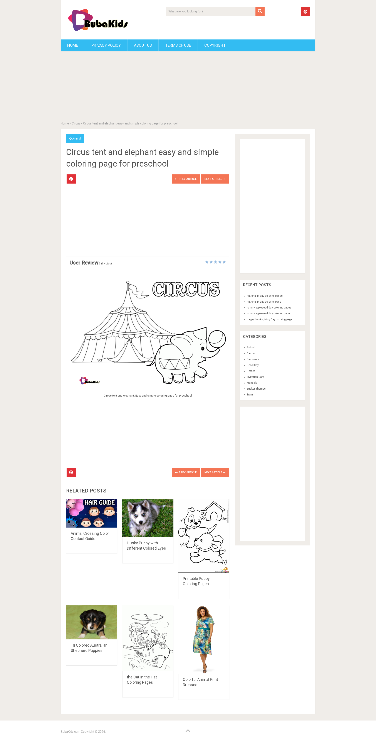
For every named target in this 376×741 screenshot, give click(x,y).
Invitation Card (255, 376)
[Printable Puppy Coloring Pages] (203, 536)
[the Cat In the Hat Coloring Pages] (147, 638)
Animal (76, 138)
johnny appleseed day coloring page (268, 313)
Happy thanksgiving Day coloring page (269, 319)
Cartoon (251, 353)
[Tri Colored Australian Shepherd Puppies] (91, 622)
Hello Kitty (253, 365)
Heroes (251, 371)
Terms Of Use (178, 45)
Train (250, 394)
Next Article (214, 179)
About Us (143, 45)
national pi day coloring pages (265, 295)
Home (72, 45)
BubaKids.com (70, 731)
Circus (76, 123)
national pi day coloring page (264, 301)
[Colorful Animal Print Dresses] (203, 639)
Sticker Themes (256, 388)
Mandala (252, 382)
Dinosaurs (253, 359)
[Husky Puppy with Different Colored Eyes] (147, 518)
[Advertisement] (188, 87)
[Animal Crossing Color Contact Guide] (91, 513)
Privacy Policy (106, 45)
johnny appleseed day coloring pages (269, 307)
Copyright (215, 45)
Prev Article (187, 179)
